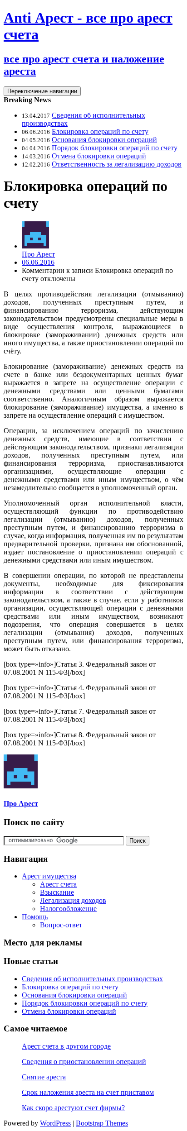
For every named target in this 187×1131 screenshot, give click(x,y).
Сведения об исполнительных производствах (92, 979)
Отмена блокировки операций (99, 156)
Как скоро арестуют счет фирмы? (73, 1108)
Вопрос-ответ (61, 925)
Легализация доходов (73, 900)
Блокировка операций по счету (100, 131)
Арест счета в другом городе (66, 1046)
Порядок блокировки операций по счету (114, 148)
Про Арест (38, 254)
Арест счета (58, 884)
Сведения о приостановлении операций (84, 1061)
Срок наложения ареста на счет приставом (88, 1092)
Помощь (35, 917)
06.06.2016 (38, 262)
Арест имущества (49, 876)
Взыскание (57, 892)
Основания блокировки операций (104, 139)
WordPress (55, 1123)
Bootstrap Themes (102, 1123)
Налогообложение (68, 908)
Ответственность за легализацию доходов (117, 164)
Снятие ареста (44, 1077)
